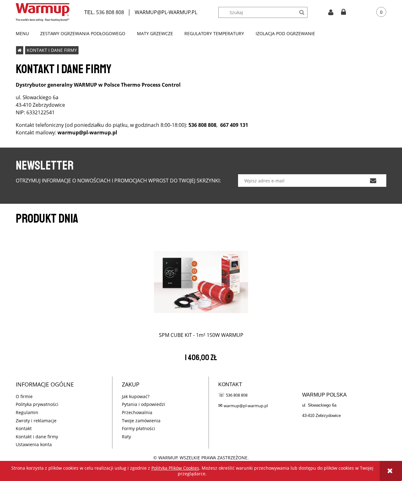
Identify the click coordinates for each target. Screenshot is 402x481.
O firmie (24, 396)
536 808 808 (110, 12)
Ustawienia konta (34, 444)
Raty (126, 437)
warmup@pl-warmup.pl (246, 405)
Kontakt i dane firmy (37, 437)
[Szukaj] (301, 12)
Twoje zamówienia (141, 421)
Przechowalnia (137, 412)
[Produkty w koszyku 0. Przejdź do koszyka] (376, 12)
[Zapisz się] (373, 180)
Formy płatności (138, 428)
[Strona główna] (42, 12)
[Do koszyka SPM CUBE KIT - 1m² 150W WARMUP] (201, 279)
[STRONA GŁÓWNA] (19, 50)
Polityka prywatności (37, 404)
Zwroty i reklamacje (36, 421)
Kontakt (24, 428)
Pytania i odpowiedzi (143, 404)
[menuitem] (25, 33)
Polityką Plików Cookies (175, 468)
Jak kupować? (135, 396)
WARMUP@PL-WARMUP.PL (166, 12)
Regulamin (27, 412)
